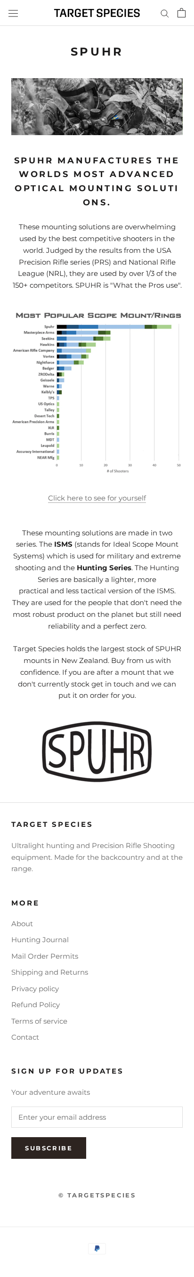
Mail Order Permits (44, 956)
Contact (25, 1037)
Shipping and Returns (49, 972)
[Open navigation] (13, 13)
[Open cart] (182, 12)
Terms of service (39, 1021)
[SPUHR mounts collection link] (97, 752)
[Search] (165, 13)
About (22, 923)
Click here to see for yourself (97, 497)
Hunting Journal (40, 939)
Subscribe (49, 1148)
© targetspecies (97, 1195)
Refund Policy (35, 1004)
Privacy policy (35, 988)
